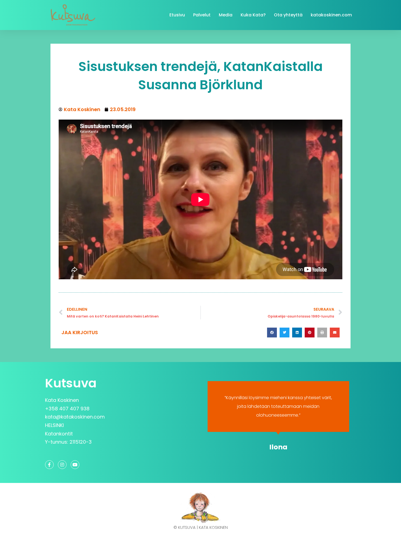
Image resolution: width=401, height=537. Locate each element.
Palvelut (202, 15)
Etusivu (177, 15)
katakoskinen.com (331, 15)
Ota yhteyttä (288, 15)
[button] (272, 332)
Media (225, 15)
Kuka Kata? (253, 15)
